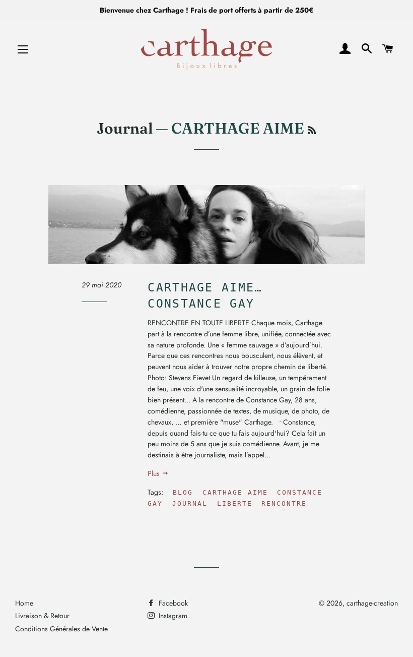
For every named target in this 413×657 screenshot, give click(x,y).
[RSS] (311, 130)
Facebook (172, 603)
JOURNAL (190, 503)
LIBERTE (234, 503)
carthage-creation (372, 603)
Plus (155, 473)
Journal (125, 128)
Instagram (172, 616)
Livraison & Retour (42, 616)
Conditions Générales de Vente (61, 629)
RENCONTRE (284, 503)
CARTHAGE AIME (234, 492)
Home (24, 603)
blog (183, 492)
